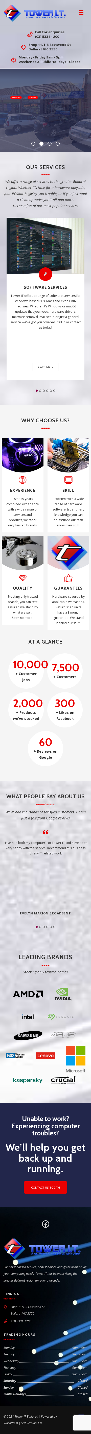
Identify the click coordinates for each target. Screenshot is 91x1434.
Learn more (16, 97)
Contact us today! (45, 1187)
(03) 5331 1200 (47, 36)
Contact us (33, 97)
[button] (37, 391)
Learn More (45, 366)
